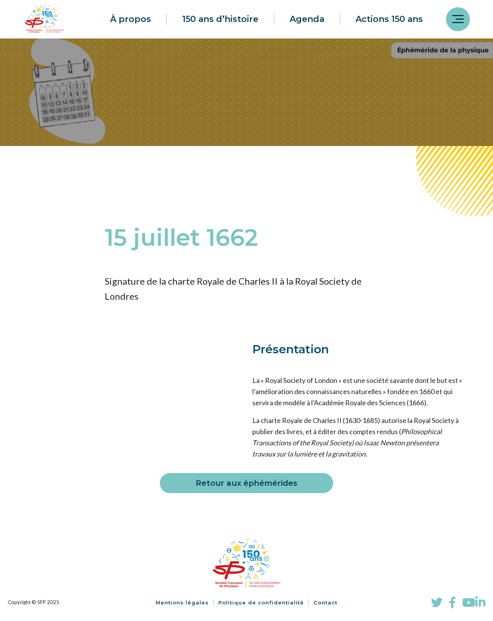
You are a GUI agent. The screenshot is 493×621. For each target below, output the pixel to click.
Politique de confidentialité (261, 602)
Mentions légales (182, 602)
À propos (130, 19)
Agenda (307, 19)
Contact (325, 602)
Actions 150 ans (389, 19)
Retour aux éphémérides (246, 483)
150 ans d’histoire (220, 19)
